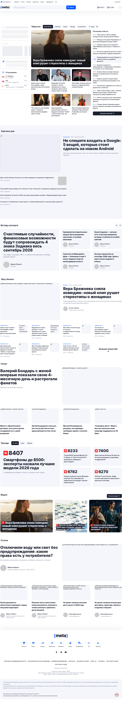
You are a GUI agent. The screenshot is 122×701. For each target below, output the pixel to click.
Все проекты (6, 2)
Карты (42, 2)
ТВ (56, 2)
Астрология (82, 26)
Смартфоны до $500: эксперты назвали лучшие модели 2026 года (29, 464)
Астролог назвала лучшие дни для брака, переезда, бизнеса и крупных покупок (108, 605)
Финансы (61, 646)
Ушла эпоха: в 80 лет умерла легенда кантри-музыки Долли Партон (71, 348)
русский (117, 2)
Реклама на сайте (83, 661)
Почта (22, 2)
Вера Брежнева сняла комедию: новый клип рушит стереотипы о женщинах (91, 293)
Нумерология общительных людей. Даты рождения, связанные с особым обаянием (75, 236)
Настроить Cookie (112, 661)
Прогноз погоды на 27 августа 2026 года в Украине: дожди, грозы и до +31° (71, 516)
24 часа (15, 443)
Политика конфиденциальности (15, 661)
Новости (16, 2)
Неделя (29, 443)
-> (108, 350)
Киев (92, 27)
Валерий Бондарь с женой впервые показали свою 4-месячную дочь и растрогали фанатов (28, 377)
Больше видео (113, 496)
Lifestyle (57, 26)
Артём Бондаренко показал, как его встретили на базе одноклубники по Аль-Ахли (44, 428)
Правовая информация (59, 661)
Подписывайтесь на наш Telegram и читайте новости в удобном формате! (109, 59)
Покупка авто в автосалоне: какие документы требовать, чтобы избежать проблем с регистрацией (44, 606)
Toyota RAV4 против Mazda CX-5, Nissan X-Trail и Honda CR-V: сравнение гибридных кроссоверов (33, 189)
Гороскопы (36, 2)
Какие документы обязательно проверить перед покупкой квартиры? (13, 605)
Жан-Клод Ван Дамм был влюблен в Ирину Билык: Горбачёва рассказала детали (80, 110)
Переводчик (49, 2)
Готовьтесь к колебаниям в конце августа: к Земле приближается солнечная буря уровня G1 (31, 202)
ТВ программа (11, 72)
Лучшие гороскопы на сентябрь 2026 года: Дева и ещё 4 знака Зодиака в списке (106, 257)
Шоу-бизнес (48, 26)
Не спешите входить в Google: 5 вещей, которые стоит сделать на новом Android (92, 145)
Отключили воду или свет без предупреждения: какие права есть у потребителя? (29, 551)
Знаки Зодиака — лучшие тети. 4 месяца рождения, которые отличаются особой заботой (106, 236)
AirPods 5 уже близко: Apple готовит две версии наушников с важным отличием (107, 478)
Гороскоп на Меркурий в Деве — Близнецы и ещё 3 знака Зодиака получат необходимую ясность (74, 257)
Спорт (65, 26)
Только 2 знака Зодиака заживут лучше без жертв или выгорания (105, 516)
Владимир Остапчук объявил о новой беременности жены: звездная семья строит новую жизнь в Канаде (59, 87)
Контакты (71, 661)
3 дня (22, 443)
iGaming (98, 646)
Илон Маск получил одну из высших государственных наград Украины (81, 85)
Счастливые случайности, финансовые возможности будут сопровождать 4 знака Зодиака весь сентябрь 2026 (29, 242)
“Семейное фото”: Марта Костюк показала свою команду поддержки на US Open (106, 429)
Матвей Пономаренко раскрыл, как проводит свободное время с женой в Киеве (75, 429)
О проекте (101, 661)
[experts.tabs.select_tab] (116, 225)
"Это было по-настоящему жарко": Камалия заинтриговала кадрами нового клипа (40, 110)
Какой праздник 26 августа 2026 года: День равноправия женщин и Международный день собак (33, 195)
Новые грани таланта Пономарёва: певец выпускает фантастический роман (40, 86)
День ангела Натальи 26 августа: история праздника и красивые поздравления (27, 177)
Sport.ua (93, 661)
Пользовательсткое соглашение (39, 661)
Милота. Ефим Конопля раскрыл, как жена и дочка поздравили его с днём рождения (12, 429)
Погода (28, 2)
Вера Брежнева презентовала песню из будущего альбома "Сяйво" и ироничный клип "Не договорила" (61, 111)
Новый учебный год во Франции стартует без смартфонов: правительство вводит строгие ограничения (76, 479)
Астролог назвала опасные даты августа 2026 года (75, 604)
